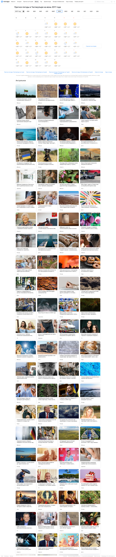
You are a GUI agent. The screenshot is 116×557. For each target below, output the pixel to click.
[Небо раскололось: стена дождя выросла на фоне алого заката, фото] (69, 265)
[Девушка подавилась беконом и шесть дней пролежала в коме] (26, 180)
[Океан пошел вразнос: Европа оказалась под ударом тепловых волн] (26, 137)
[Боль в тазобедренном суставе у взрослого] (47, 330)
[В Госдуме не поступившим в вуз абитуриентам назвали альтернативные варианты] (47, 244)
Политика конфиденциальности (74, 556)
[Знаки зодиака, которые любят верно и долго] (90, 116)
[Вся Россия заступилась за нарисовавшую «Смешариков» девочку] (90, 201)
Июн (59, 11)
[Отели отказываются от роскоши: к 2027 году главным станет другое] (90, 436)
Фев (34, 11)
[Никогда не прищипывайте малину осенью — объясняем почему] (90, 501)
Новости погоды (99, 72)
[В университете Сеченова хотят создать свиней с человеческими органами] (69, 244)
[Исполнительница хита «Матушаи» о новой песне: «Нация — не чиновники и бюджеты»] (69, 458)
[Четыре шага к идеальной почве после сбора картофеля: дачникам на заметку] (90, 287)
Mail (2, 556)
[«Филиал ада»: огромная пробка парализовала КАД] (26, 372)
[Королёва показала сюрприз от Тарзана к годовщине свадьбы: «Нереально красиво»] (90, 330)
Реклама (11, 556)
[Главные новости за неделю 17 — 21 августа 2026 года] (69, 394)
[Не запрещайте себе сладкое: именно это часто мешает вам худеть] (90, 479)
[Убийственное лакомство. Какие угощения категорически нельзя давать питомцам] (90, 244)
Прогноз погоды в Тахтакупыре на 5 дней (36, 72)
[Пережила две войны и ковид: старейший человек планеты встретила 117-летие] (26, 223)
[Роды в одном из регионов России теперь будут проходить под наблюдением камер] (47, 137)
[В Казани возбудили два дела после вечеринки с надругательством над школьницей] (47, 116)
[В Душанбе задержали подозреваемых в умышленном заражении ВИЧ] (69, 116)
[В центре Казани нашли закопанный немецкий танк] (26, 116)
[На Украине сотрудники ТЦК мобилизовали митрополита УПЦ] (26, 158)
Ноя (91, 11)
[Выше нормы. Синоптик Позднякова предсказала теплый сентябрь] (69, 308)
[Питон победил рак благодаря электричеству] (47, 287)
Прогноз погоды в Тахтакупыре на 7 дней (59, 72)
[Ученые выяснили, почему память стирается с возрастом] (26, 415)
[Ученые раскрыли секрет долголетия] (47, 201)
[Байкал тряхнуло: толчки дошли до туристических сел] (26, 458)
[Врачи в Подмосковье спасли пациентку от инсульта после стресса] (47, 522)
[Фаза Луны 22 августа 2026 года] (47, 308)
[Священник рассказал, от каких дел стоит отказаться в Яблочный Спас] (47, 501)
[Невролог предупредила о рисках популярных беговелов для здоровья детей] (26, 287)
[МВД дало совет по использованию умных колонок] (69, 223)
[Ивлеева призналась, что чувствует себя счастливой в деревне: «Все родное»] (90, 415)
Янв (28, 11)
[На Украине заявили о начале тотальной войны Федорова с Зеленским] (69, 137)
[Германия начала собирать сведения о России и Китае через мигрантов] (26, 436)
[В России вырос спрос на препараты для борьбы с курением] (26, 394)
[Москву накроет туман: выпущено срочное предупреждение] (90, 394)
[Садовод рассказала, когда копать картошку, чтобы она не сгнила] (47, 394)
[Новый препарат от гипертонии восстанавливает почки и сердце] (26, 201)
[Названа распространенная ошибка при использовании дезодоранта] (90, 458)
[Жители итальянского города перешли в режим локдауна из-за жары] (26, 351)
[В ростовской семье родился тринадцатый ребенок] (47, 458)
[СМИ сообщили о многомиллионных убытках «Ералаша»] (26, 522)
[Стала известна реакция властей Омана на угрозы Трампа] (47, 415)
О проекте (65, 556)
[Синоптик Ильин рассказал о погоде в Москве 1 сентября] (47, 436)
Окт (85, 11)
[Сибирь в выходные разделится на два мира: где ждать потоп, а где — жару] (69, 351)
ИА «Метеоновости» (111, 556)
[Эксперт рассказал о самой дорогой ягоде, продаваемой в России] (69, 180)
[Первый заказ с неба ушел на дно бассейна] (69, 479)
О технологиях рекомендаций (87, 556)
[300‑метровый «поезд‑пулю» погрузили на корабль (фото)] (69, 330)
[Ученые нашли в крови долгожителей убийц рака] (26, 543)
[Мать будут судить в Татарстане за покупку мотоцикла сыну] (90, 180)
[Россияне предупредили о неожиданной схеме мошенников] (69, 543)
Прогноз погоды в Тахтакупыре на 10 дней (82, 72)
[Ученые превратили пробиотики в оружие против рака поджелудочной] (90, 372)
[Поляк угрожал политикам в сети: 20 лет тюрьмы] (69, 522)
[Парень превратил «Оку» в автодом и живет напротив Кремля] (26, 501)
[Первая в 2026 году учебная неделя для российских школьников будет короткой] (26, 265)
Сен (78, 11)
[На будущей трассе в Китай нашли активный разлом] (69, 436)
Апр (47, 11)
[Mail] (2, 1)
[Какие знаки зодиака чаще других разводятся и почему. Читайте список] (69, 287)
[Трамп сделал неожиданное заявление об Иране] (47, 543)
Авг (72, 11)
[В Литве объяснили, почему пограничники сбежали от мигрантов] (26, 94)
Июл (65, 11)
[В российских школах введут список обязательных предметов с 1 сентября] (90, 543)
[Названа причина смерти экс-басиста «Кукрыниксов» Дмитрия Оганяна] (47, 372)
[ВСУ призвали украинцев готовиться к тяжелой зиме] (90, 94)
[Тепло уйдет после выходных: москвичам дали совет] (26, 479)
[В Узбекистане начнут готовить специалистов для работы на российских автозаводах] (26, 308)
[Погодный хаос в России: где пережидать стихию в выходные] (69, 415)
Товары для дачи (58, 73)
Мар (40, 11)
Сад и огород (108, 72)
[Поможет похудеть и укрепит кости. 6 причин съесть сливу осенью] (90, 223)
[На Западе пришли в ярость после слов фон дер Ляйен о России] (69, 94)
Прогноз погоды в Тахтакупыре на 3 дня (14, 72)
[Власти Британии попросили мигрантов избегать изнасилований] (90, 158)
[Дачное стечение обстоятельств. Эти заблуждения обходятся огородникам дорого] (47, 265)
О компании (6, 556)
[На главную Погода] (6, 1)
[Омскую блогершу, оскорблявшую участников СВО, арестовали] (47, 223)
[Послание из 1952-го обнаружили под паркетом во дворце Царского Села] (47, 94)
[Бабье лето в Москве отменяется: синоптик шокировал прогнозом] (26, 244)
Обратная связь (97, 556)
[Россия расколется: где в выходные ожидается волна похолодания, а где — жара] (47, 158)
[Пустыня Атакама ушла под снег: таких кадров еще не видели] (69, 201)
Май (53, 11)
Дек (97, 11)
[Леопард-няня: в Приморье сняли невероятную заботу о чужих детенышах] (69, 158)
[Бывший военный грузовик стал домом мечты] (47, 351)
